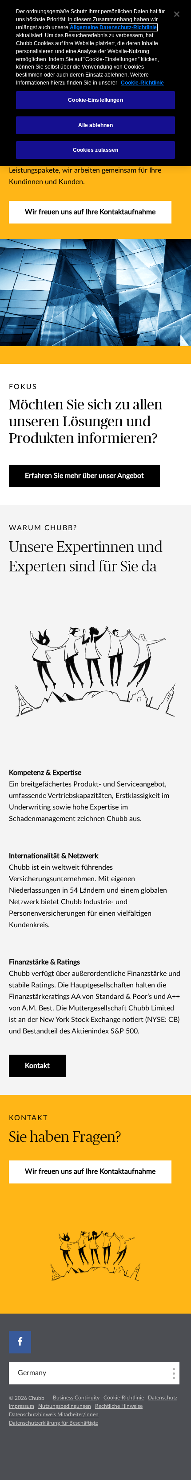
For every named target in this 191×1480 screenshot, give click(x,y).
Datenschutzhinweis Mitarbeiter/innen (54, 1414)
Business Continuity (76, 1397)
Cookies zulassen (96, 150)
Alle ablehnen (95, 125)
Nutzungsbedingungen (64, 1406)
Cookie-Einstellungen (95, 100)
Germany (32, 1372)
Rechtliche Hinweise (119, 1406)
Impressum (21, 1406)
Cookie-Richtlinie (123, 1397)
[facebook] (20, 1342)
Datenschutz (162, 1397)
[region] (95, 83)
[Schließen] (177, 14)
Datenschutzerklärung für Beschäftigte (53, 1423)
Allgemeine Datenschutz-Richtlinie (113, 27)
